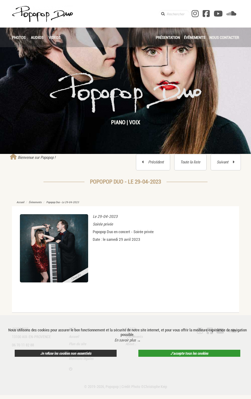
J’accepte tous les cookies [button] (189, 353)
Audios (37, 37)
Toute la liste (190, 162)
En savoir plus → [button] (127, 340)
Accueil (20, 202)
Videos (55, 37)
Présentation (168, 37)
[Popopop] (125, 92)
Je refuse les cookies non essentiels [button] (65, 353)
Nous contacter (224, 37)
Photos (19, 37)
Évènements (194, 37)
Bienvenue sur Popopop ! (36, 157)
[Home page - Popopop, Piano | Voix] (85, 13)
